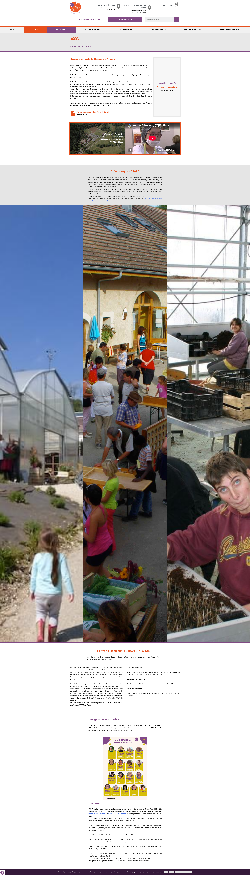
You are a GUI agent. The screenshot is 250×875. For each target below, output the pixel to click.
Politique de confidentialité (183, 872)
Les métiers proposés (167, 83)
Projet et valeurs (167, 91)
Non (172, 872)
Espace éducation (158, 30)
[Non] (248, 872)
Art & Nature (60, 30)
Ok (166, 872)
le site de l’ (117, 814)
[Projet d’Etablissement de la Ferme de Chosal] (72, 113)
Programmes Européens (167, 87)
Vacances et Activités (92, 30)
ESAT (34, 30)
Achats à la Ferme (126, 30)
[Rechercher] (176, 19)
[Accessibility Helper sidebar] (2, 872)
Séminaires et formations (192, 30)
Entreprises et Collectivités (229, 30)
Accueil (11, 30)
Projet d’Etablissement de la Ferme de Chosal (93, 112)
